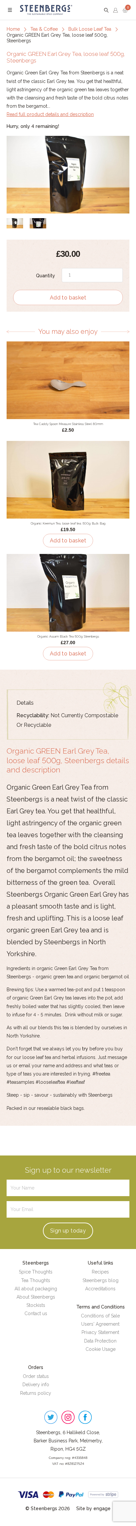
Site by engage (93, 1508)
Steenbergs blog (101, 1280)
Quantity (45, 275)
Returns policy (35, 1393)
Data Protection (100, 1341)
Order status (36, 1376)
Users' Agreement (100, 1324)
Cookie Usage (100, 1349)
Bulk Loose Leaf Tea (89, 29)
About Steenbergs (36, 1297)
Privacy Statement (100, 1332)
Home (13, 29)
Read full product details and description (50, 114)
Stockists (35, 1305)
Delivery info (35, 1384)
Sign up (68, 1231)
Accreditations (100, 1288)
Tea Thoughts (35, 1280)
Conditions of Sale (100, 1315)
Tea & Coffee (44, 29)
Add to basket (68, 297)
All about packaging (36, 1288)
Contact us (35, 1313)
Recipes (100, 1271)
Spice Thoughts (35, 1271)
